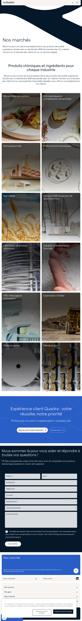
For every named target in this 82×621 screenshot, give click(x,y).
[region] (39, 608)
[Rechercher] (72, 2)
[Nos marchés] (76, 570)
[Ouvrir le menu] (77, 2)
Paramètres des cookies (42, 612)
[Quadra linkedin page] (77, 578)
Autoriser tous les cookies (63, 611)
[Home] (8, 3)
